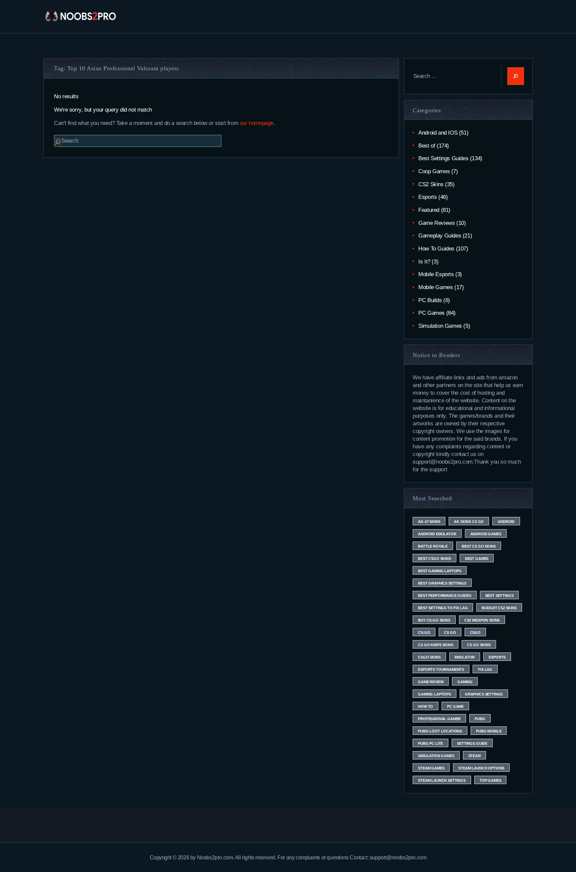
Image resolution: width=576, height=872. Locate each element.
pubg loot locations (440, 731)
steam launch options (481, 768)
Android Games (485, 534)
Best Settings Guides (443, 158)
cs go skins (478, 645)
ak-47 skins (429, 522)
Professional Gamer (439, 719)
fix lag (485, 669)
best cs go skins (478, 546)
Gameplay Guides (439, 235)
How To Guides (436, 248)
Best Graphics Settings (442, 583)
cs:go (424, 633)
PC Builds (430, 300)
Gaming (464, 682)
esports (497, 657)
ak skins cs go (469, 522)
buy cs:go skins (434, 620)
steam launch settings (442, 780)
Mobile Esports (436, 274)
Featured (428, 210)
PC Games (431, 313)
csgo (475, 633)
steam (474, 756)
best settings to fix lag (443, 608)
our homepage (256, 123)
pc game (455, 706)
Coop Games (434, 171)
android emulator (437, 534)
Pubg (480, 719)
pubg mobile (488, 731)
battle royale (433, 546)
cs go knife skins (435, 645)
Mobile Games (435, 287)
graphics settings (484, 694)
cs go (450, 633)
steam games (431, 768)
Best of (426, 146)
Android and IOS (437, 133)
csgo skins (429, 657)
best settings (499, 596)
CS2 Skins (430, 184)
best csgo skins (434, 559)
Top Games (490, 780)
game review (430, 682)
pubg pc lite (430, 743)
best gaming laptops (439, 571)
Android (506, 522)
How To (425, 706)
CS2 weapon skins (482, 620)
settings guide (472, 743)
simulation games (436, 756)
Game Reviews (436, 223)
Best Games (476, 559)
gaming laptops (434, 694)
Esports (427, 197)
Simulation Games (440, 326)
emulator (465, 657)
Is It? (424, 261)
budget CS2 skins (499, 608)
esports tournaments (441, 669)
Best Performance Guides (444, 596)
